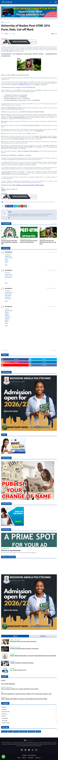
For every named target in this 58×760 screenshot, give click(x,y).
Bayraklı (7, 320)
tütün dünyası (8, 277)
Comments (43, 636)
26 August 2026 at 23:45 (52, 306)
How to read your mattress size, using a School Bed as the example (19, 689)
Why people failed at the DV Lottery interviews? (23, 641)
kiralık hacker (8, 256)
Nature (16, 731)
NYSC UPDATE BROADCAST (8, 684)
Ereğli (6, 323)
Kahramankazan (9, 310)
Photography (29, 718)
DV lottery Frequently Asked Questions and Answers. (24, 648)
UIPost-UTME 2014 (32, 202)
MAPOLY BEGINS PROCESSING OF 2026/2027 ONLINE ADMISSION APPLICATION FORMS (33, 656)
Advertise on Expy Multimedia (10, 550)
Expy (9, 212)
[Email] (25, 206)
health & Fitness (29, 722)
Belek (6, 321)
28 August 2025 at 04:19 (52, 270)
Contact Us (37, 757)
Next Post (53, 350)
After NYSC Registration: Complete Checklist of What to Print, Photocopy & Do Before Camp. (26, 694)
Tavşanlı (7, 315)
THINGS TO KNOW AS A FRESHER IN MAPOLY (22, 663)
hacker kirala (8, 294)
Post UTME (7, 22)
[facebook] (8, 218)
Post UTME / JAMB (14, 202)
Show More (54, 223)
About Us (24, 757)
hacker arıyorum (9, 257)
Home (2, 22)
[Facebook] (52, 34)
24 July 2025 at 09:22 (53, 252)
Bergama (7, 313)
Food (10, 731)
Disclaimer (30, 757)
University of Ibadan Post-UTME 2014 (46, 202)
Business (29, 707)
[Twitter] (54, 34)
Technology (29, 720)
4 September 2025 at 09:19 (51, 288)
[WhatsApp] (56, 34)
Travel (38, 731)
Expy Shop (29, 714)
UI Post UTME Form (23, 202)
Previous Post (5, 350)
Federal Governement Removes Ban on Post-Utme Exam (28, 241)
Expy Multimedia (29, 711)
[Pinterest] (21, 206)
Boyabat (7, 318)
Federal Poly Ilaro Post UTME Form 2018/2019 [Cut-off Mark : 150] (9, 242)
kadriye (6, 261)
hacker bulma (8, 274)
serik (6, 262)
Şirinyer (7, 312)
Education (29, 709)
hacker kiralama (9, 292)
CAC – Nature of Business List (18, 670)
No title (3, 680)
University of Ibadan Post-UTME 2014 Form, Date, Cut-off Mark (48, 242)
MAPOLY (29, 716)
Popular (15, 636)
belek (6, 259)
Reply (6, 265)
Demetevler (7, 317)
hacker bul (7, 297)
